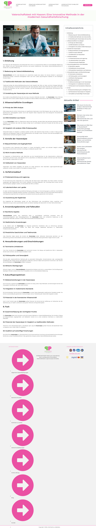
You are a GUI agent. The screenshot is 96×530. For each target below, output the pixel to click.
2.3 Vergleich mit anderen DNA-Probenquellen (80, 46)
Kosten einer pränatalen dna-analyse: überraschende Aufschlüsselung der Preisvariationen (84, 150)
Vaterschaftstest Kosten (54, 5)
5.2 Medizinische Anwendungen (77, 68)
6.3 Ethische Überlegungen (76, 78)
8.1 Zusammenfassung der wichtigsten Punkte (80, 89)
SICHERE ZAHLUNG (74, 353)
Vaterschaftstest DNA (21, 5)
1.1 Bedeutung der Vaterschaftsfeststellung (79, 35)
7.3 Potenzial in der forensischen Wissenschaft (80, 86)
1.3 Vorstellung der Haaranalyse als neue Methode (80, 39)
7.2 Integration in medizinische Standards (79, 84)
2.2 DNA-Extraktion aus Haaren (76, 44)
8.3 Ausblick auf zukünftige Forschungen (79, 93)
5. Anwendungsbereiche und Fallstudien (77, 64)
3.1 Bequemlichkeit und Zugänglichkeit (78, 50)
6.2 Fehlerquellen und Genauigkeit (78, 76)
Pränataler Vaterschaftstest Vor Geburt (37, 5)
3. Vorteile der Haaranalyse (73, 48)
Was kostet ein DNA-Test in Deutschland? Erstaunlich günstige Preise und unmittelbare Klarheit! (84, 128)
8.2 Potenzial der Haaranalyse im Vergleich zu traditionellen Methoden (80, 91)
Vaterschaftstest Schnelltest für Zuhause (70, 5)
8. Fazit (68, 87)
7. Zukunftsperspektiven (73, 80)
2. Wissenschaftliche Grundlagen (75, 40)
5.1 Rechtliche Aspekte (74, 66)
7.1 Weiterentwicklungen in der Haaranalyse (79, 82)
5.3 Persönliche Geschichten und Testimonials (80, 70)
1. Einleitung (70, 33)
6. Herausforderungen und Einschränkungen (78, 72)
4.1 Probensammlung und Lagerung (77, 58)
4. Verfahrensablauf (72, 56)
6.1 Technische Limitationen (75, 74)
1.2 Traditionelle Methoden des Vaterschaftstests (80, 37)
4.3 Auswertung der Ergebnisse (77, 62)
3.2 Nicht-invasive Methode (75, 52)
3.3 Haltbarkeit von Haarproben (77, 54)
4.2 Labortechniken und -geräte (77, 60)
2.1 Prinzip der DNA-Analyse (75, 42)
